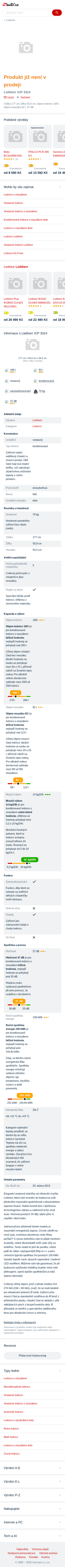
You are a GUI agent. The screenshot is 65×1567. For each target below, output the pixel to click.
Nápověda (22, 1549)
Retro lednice (11, 1428)
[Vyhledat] (57, 12)
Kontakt (33, 1557)
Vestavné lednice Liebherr (18, 245)
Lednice (10, 20)
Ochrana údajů (40, 1549)
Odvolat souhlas (48, 1553)
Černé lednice (12, 1453)
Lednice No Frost (13, 253)
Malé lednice (11, 1437)
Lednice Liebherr (13, 236)
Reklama (20, 1557)
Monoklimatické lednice (17, 1386)
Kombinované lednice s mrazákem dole (26, 219)
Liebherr (37, 420)
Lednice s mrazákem (15, 194)
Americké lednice (13, 1412)
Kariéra (45, 1557)
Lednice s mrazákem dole (18, 228)
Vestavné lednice (13, 203)
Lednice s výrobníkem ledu (19, 1420)
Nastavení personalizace (21, 1553)
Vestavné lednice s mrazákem (20, 211)
